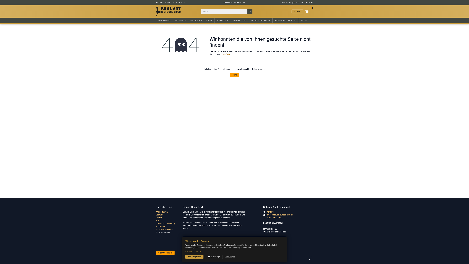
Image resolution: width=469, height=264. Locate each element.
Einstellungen (230, 257)
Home (234, 75)
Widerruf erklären (163, 232)
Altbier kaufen (162, 212)
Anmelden (297, 11)
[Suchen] (249, 11)
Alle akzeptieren (194, 257)
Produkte (159, 218)
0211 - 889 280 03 (274, 218)
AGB (158, 221)
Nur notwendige (214, 257)
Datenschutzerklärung (165, 223)
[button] (310, 259)
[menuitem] (164, 20)
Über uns (159, 215)
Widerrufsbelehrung (164, 229)
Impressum (160, 226)
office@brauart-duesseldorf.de (280, 215)
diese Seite (225, 54)
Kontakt (270, 212)
